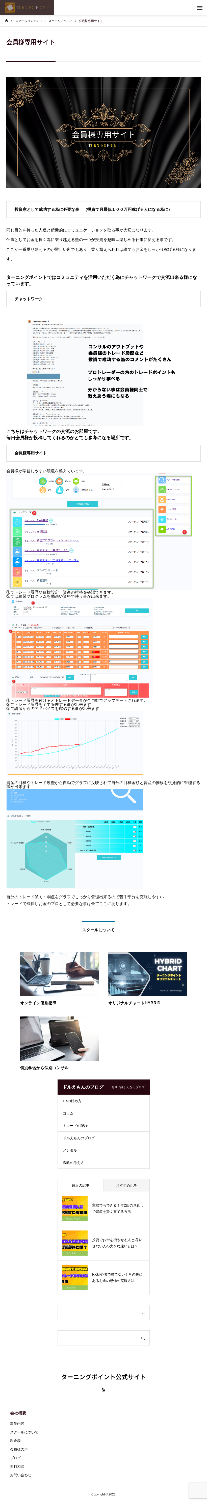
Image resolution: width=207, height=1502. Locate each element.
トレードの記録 (75, 1126)
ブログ (15, 1458)
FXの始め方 (72, 1101)
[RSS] (103, 1389)
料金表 (15, 1441)
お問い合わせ (20, 1475)
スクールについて (24, 1432)
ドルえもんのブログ (79, 1138)
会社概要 (18, 1413)
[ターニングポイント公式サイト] (27, 7)
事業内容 (17, 1424)
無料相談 (17, 1466)
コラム (68, 1113)
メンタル (70, 1150)
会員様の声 (19, 1449)
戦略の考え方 (73, 1163)
